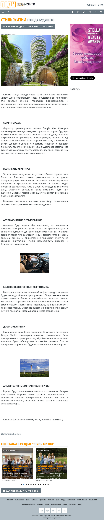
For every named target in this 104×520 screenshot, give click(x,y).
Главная (49, 26)
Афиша (40, 504)
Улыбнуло (93, 500)
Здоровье (42, 500)
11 (45, 484)
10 (43, 484)
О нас (100, 4)
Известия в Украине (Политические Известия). (53, 515)
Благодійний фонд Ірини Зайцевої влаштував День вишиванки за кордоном (51, 468)
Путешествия (56, 504)
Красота (51, 500)
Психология (19, 500)
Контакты (91, 4)
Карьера (34, 500)
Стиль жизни (9, 450)
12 (48, 484)
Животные (71, 500)
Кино (65, 504)
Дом (57, 500)
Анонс (47, 504)
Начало (10, 500)
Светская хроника (28, 504)
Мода (63, 500)
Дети (28, 500)
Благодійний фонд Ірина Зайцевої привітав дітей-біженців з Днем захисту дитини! (16, 468)
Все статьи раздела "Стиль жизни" (22, 26)
